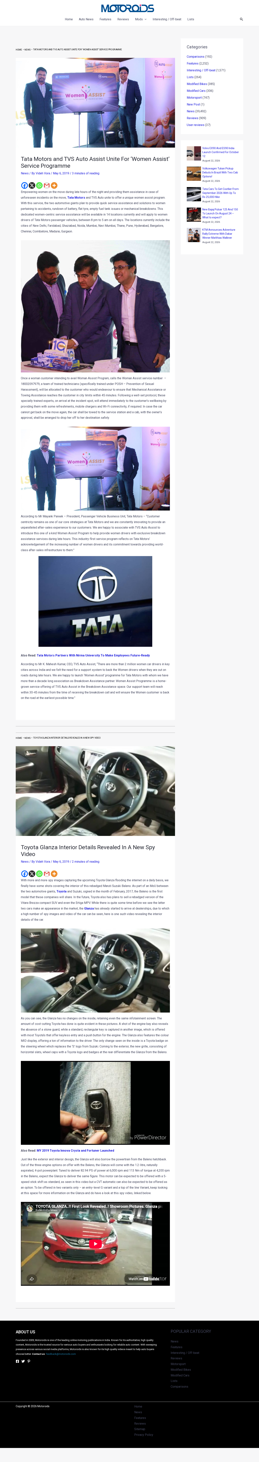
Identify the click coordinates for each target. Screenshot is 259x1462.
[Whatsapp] (39, 185)
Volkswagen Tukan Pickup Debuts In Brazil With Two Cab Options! (220, 172)
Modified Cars (196, 91)
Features (193, 63)
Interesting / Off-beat (201, 70)
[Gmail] (46, 185)
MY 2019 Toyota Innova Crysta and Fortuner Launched (75, 1150)
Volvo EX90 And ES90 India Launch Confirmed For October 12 (220, 152)
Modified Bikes (197, 84)
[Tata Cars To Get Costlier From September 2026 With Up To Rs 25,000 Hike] (194, 194)
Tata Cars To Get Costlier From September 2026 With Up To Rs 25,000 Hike (220, 192)
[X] (32, 185)
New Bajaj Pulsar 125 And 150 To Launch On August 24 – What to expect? (220, 213)
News (25, 173)
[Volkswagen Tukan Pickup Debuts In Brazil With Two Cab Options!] (194, 174)
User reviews (195, 125)
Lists (190, 77)
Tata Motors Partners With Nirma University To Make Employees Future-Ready (93, 655)
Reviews (192, 118)
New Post (193, 104)
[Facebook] (24, 185)
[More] (54, 185)
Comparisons (195, 56)
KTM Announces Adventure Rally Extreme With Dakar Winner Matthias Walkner (218, 233)
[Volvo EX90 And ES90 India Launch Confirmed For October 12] (194, 153)
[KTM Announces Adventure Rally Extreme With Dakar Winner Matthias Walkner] (194, 235)
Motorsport (194, 97)
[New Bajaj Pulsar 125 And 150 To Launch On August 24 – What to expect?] (194, 215)
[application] (145, 19)
